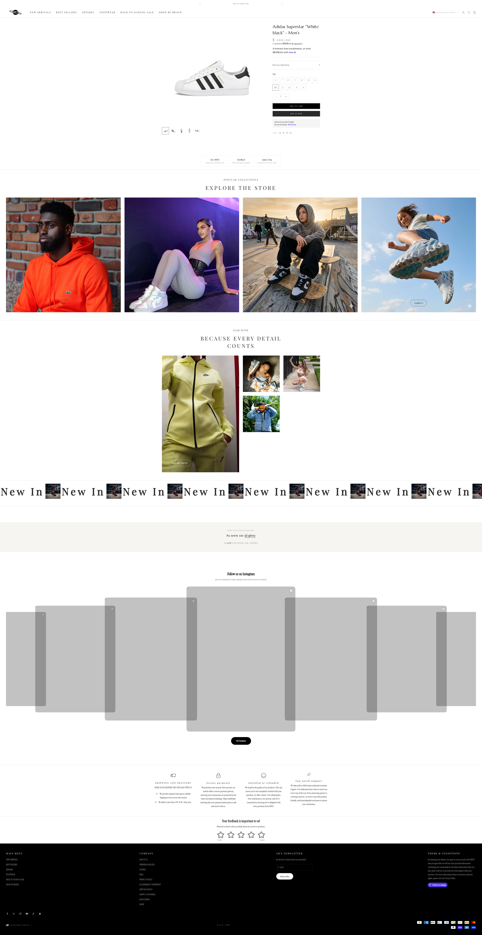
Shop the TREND (180, 463)
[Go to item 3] (181, 130)
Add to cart (296, 106)
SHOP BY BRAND (170, 12)
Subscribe (285, 876)
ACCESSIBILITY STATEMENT (150, 884)
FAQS (141, 874)
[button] (296, 43)
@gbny (250, 536)
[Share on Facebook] (280, 133)
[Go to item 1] (165, 130)
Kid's (300, 303)
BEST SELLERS (66, 12)
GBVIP (141, 904)
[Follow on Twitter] (14, 913)
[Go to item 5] (197, 130)
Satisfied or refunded (263, 782)
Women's (181, 303)
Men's (63, 303)
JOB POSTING (144, 899)
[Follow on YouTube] (27, 913)
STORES (142, 869)
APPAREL (88, 12)
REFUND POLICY (146, 889)
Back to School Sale (241, 4)
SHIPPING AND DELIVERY (173, 782)
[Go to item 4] (189, 130)
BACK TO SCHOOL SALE (137, 12)
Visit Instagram (241, 741)
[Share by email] (291, 133)
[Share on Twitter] (284, 133)
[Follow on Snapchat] (40, 913)
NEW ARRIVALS (40, 12)
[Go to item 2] (173, 130)
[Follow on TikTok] (33, 913)
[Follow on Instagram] (20, 913)
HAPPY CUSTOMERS (147, 894)
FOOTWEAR (108, 12)
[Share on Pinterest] (287, 133)
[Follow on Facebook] (7, 913)
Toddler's (418, 303)
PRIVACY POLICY (145, 879)
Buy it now (296, 114)
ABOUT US (143, 859)
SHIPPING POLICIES (147, 864)
